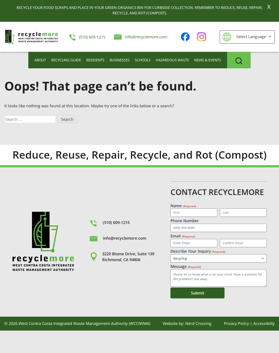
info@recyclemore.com (146, 36)
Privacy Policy (236, 323)
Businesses (120, 60)
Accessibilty (264, 323)
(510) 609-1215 (91, 37)
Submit (197, 293)
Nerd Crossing (198, 323)
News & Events (207, 60)
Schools (143, 60)
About (40, 60)
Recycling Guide (66, 60)
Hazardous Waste (172, 60)
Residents (95, 60)
